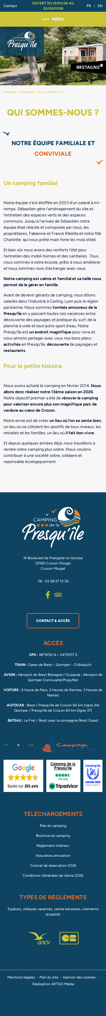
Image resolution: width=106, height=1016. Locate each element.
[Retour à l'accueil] (22, 41)
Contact (10, 6)
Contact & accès (53, 621)
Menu (58, 19)
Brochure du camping (53, 836)
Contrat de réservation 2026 (53, 866)
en (100, 6)
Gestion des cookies (79, 977)
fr (89, 6)
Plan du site (48, 977)
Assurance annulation (53, 856)
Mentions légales (21, 977)
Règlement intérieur (53, 846)
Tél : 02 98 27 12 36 (53, 581)
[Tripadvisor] (58, 594)
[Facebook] (48, 594)
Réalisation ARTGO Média (53, 984)
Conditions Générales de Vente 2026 (53, 875)
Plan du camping (53, 826)
